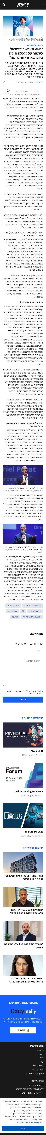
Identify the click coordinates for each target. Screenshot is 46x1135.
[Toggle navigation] (41, 4)
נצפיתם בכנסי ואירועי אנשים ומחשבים (30, 1089)
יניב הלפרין (39, 82)
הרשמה (21, 1030)
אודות (42, 1058)
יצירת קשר (40, 1050)
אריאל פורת (12, 611)
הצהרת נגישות (38, 1065)
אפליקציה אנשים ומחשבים (34, 1073)
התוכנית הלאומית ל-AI (32, 616)
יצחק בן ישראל (13, 605)
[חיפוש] (4, 4)
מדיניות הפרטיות (38, 1069)
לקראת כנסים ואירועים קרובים (33, 1093)
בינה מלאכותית (35, 45)
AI (23, 611)
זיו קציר (15, 616)
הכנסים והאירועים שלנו (35, 1085)
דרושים (41, 1054)
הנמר (42, 1062)
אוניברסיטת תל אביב (32, 605)
